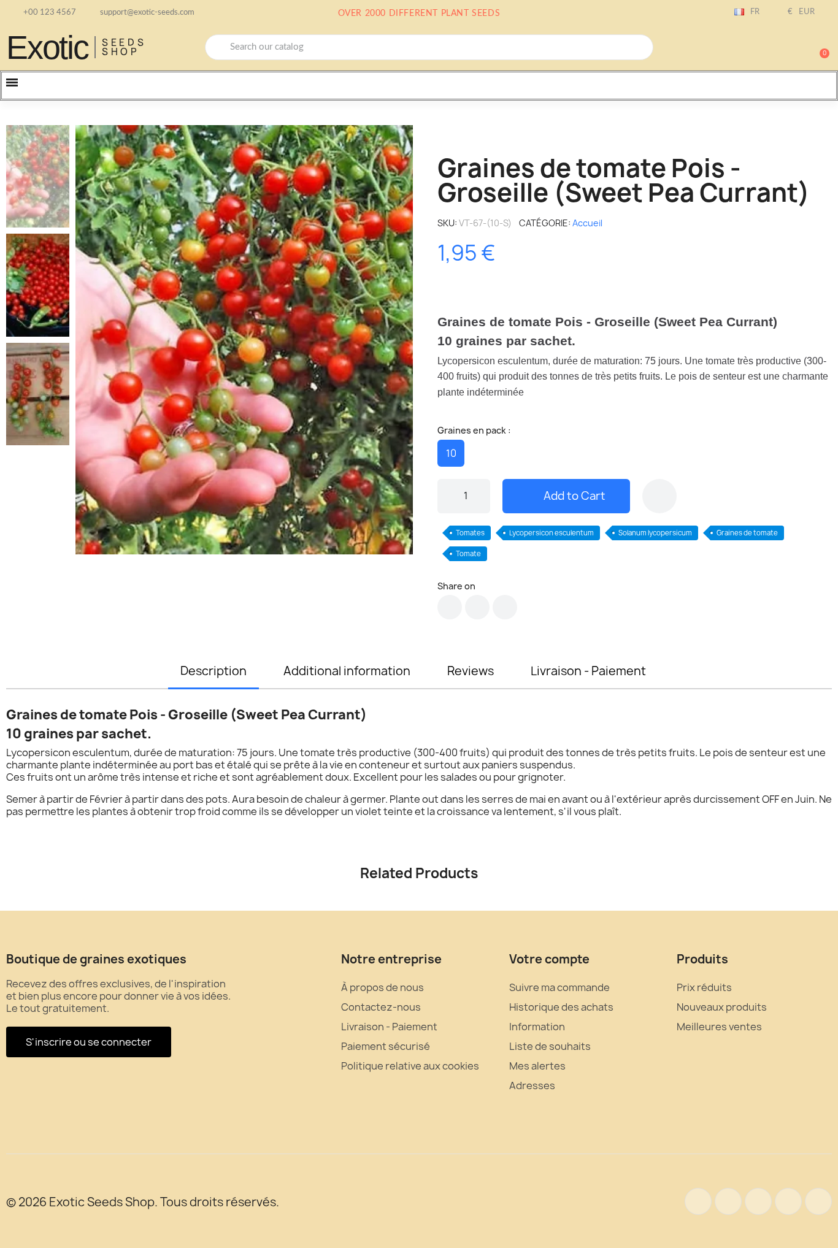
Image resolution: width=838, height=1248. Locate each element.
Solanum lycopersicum (655, 532)
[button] (819, 47)
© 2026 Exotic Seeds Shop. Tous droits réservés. (142, 1202)
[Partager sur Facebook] (449, 607)
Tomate (468, 553)
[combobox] (429, 47)
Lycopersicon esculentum (551, 532)
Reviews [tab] (470, 671)
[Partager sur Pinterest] (505, 607)
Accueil (587, 223)
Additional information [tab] (346, 671)
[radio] (450, 453)
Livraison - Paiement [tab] (588, 671)
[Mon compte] (777, 48)
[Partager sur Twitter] (477, 607)
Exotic (47, 47)
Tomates (470, 532)
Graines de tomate (747, 532)
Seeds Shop (124, 47)
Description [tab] (213, 671)
